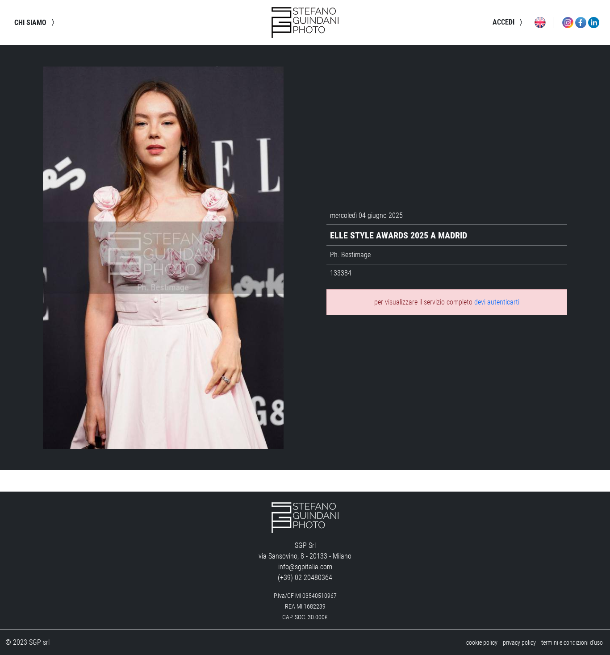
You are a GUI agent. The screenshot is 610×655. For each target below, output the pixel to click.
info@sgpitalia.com (305, 567)
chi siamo (31, 22)
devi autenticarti (496, 302)
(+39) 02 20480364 (305, 577)
